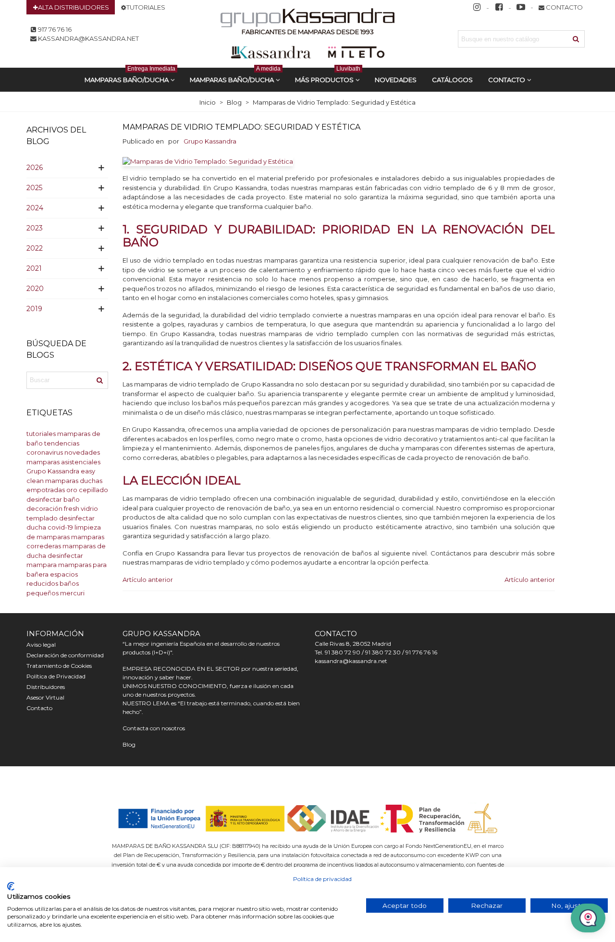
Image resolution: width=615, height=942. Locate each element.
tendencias (61, 443)
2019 (34, 308)
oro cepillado (87, 490)
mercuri (72, 593)
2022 (34, 248)
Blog (129, 744)
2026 (34, 167)
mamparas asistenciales (63, 462)
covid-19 (60, 527)
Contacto (506, 80)
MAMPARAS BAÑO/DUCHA (130, 76)
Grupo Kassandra (52, 471)
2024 (34, 208)
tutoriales (41, 433)
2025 (34, 187)
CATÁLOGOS (452, 80)
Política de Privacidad (56, 676)
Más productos (327, 76)
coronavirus (44, 452)
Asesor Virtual (45, 697)
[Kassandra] (308, 19)
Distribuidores (45, 686)
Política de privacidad (322, 878)
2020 (35, 288)
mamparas (61, 480)
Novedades (396, 80)
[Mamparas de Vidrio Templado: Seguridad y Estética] (208, 161)
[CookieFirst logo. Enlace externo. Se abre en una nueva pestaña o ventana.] (10, 886)
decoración (44, 508)
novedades (82, 452)
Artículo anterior (148, 579)
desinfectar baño (53, 499)
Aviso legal (41, 644)
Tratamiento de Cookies (59, 665)
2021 (34, 268)
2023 (34, 228)
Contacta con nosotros (154, 728)
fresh (71, 508)
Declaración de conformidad (65, 655)
